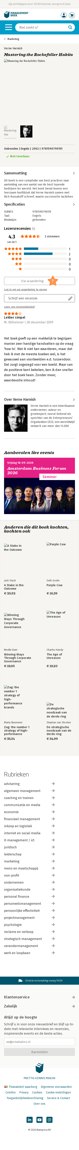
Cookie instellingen (58, 1092)
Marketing (13, 38)
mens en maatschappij (21, 868)
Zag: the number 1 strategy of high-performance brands (16, 731)
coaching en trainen (19, 798)
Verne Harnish (13, 48)
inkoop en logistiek (18, 826)
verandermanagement (21, 946)
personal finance (16, 896)
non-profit (11, 875)
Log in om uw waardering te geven (25, 289)
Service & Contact (58, 1098)
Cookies (37, 1092)
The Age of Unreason (54, 656)
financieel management (22, 819)
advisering (12, 784)
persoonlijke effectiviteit (22, 911)
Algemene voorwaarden (56, 1087)
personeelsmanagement (22, 904)
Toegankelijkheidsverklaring (24, 1098)
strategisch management (23, 939)
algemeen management (22, 791)
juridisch (10, 847)
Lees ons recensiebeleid (19, 306)
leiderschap (12, 854)
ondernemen (14, 882)
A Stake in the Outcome (14, 587)
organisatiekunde (17, 889)
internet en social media (22, 833)
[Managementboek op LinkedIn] (30, 1120)
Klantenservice (17, 997)
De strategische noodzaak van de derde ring (59, 731)
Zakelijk (10, 1006)
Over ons (39, 1103)
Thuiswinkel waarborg (23, 1087)
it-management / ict (19, 840)
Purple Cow (54, 585)
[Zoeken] (70, 27)
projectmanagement (19, 918)
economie (11, 812)
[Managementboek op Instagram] (49, 1120)
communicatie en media (22, 805)
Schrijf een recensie (22, 298)
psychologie (13, 925)
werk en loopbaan (17, 953)
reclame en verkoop (18, 932)
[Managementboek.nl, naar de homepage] (16, 17)
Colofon (10, 1092)
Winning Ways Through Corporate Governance (17, 658)
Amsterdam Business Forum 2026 (36, 470)
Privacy (24, 1092)
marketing (11, 861)
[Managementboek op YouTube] (39, 1120)
